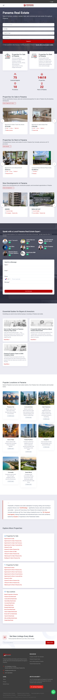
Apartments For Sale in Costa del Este (13, 545)
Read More (6, 339)
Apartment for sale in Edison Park (39, 124)
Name (6, 264)
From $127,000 (9, 211)
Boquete (46, 439)
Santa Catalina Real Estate (10, 611)
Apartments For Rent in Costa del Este (13, 576)
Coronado (11, 472)
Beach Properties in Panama (11, 594)
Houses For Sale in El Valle (10, 551)
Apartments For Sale (9, 538)
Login (52, 1)
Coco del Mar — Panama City (39, 213)
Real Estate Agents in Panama (37, 693)
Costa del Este (28, 407)
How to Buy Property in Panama (36, 661)
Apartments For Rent (9, 567)
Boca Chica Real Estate (9, 609)
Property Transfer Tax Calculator (37, 656)
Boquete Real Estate (9, 607)
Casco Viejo (10, 439)
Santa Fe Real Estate (9, 616)
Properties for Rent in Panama (23, 693)
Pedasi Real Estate (8, 620)
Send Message (28, 291)
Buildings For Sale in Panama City (12, 558)
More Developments (7, 187)
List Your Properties (37, 686)
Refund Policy (6, 684)
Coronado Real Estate (9, 603)
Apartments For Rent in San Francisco (13, 571)
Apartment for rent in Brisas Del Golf (13, 167)
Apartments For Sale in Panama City (12, 540)
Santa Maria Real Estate (10, 600)
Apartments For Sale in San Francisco (13, 543)
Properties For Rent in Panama (45, 55)
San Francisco (46, 407)
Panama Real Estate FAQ (35, 663)
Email (6, 270)
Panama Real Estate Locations (24, 695)
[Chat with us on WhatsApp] (53, 692)
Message (7, 282)
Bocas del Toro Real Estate (10, 613)
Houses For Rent (8, 578)
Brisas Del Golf (9, 173)
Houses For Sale (8, 547)
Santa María (28, 472)
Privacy (4, 681)
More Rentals (6, 146)
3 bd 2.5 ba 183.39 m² (12, 128)
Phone (6, 276)
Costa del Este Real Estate (10, 598)
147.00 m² (35, 171)
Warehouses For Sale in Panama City (13, 555)
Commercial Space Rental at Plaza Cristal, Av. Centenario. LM (42, 167)
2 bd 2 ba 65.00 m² (12, 171)
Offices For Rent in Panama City (11, 582)
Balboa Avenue (9, 130)
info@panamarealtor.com (10, 670)
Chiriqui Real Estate (9, 605)
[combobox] (28, 29)
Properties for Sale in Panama (9, 693)
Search (28, 41)
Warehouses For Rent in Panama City (13, 584)
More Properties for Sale (8, 103)
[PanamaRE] (28, 5)
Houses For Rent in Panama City (11, 580)
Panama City (10, 407)
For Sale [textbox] (5, 29)
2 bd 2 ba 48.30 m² (38, 128)
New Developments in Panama (9, 695)
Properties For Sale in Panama (18, 55)
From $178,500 (36, 211)
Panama (34, 173)
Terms (4, 679)
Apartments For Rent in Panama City (13, 569)
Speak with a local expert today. (44, 45)
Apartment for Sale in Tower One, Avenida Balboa (15, 124)
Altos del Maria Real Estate (10, 618)
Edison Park (35, 130)
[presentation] (2, 121)
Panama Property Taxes (35, 659)
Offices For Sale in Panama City (11, 553)
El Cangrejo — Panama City (11, 213)
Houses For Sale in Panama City (11, 549)
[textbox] (28, 33)
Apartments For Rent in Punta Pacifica (13, 574)
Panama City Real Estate (10, 596)
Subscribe (50, 642)
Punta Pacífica (28, 439)
